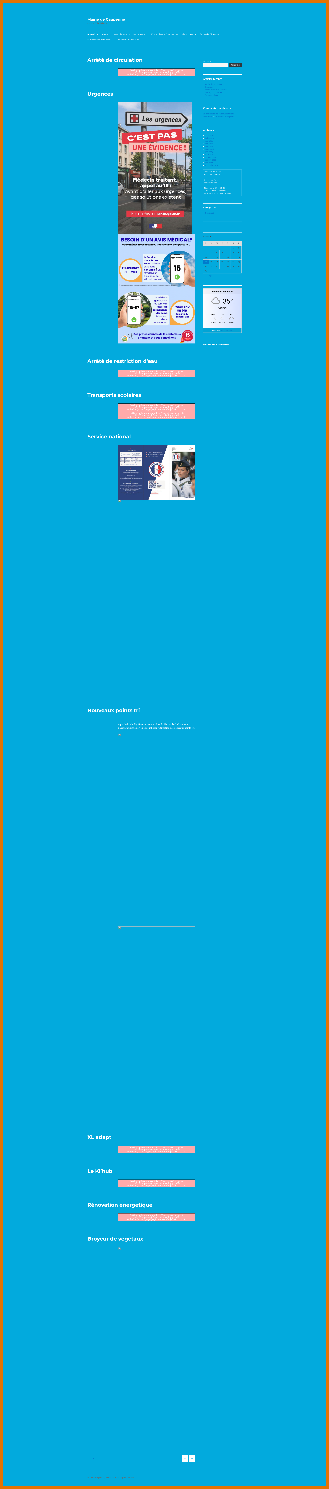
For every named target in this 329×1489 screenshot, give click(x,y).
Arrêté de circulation (115, 60)
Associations (120, 34)
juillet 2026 (209, 138)
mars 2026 (209, 146)
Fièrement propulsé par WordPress (120, 1478)
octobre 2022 (210, 160)
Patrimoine (139, 34)
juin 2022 (209, 163)
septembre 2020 (211, 165)
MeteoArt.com (226, 330)
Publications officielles (98, 39)
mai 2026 (209, 144)
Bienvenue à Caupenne (225, 117)
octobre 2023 (210, 157)
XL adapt (99, 1137)
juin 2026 (209, 141)
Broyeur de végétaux (115, 1239)
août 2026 (209, 136)
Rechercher (208, 61)
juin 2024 (209, 152)
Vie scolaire (187, 34)
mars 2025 (209, 149)
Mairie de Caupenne (106, 19)
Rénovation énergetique (119, 1205)
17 (206, 262)
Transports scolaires (114, 395)
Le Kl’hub (99, 1171)
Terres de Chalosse (209, 34)
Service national (109, 436)
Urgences (100, 94)
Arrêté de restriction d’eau (122, 361)
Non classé (209, 213)
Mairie (105, 34)
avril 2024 (209, 154)
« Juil (211, 276)
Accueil (91, 34)
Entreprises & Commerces (164, 34)
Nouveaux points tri (113, 710)
